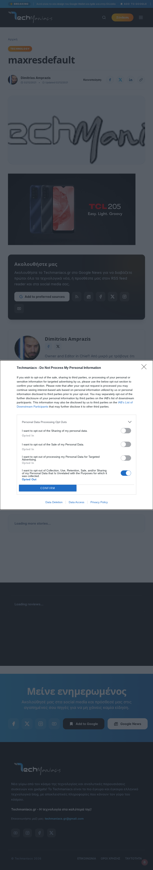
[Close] (145, 368)
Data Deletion (54, 502)
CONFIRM (47, 488)
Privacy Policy (99, 502)
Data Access (76, 502)
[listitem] (76, 422)
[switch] (126, 430)
